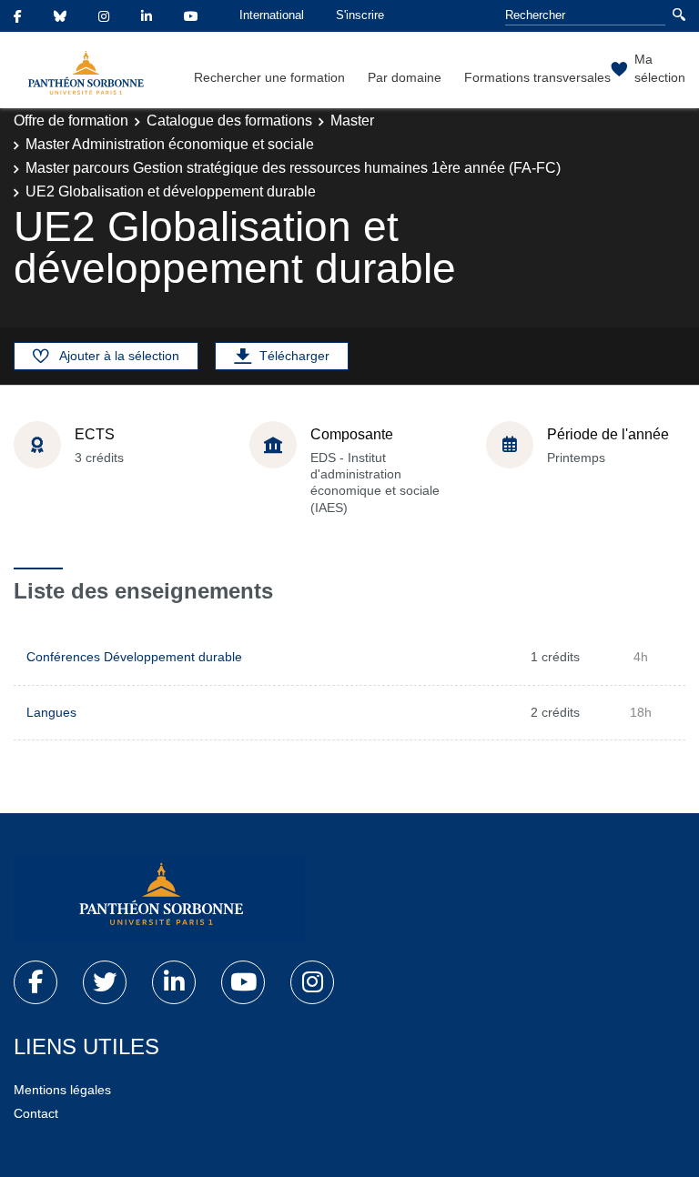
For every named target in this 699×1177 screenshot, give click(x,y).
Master (352, 120)
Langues (51, 712)
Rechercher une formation (269, 77)
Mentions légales (62, 1089)
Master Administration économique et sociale (169, 144)
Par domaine (404, 77)
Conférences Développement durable (134, 656)
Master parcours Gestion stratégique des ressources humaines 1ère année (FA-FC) (293, 168)
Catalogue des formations (229, 120)
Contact (36, 1113)
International (271, 15)
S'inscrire (360, 15)
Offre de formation (71, 120)
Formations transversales (537, 77)
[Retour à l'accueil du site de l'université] (159, 897)
